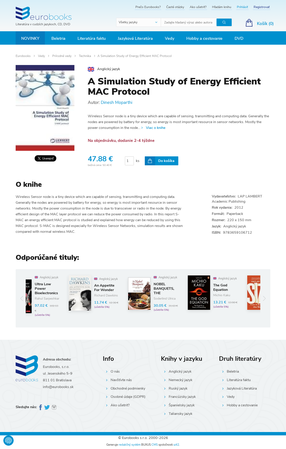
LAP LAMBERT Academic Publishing (237, 199)
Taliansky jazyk (180, 413)
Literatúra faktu (92, 38)
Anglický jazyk (180, 371)
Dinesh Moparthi (116, 102)
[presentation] (22, 298)
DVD (239, 38)
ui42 (176, 445)
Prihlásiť (242, 7)
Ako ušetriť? (198, 7)
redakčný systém (130, 445)
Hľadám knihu (221, 7)
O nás (115, 371)
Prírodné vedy (62, 56)
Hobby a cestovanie (204, 38)
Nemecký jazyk (180, 380)
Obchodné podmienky (128, 388)
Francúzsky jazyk (182, 396)
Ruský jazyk (178, 388)
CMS (154, 445)
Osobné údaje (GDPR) (128, 396)
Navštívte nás (121, 380)
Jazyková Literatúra (135, 38)
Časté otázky (175, 7)
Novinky (30, 38)
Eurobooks (24, 56)
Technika (85, 56)
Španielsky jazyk (182, 405)
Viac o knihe (155, 127)
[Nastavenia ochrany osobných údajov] (8, 440)
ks (137, 160)
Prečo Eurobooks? (148, 7)
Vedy (169, 38)
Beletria (58, 38)
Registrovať (262, 7)
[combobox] (138, 22)
